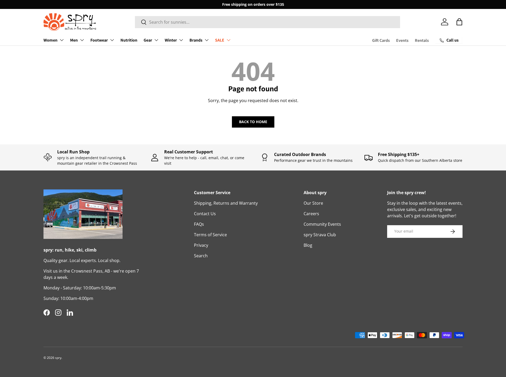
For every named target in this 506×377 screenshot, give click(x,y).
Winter (171, 40)
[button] (459, 22)
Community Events (322, 224)
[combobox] (267, 22)
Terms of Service (210, 235)
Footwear (99, 40)
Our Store (313, 203)
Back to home (253, 121)
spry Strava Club (320, 235)
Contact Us (205, 214)
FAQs (199, 224)
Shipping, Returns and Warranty (226, 203)
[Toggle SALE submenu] (228, 40)
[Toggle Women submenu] (62, 40)
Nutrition (128, 40)
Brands (195, 40)
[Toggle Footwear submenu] (112, 40)
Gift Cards (381, 40)
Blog (308, 245)
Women (50, 40)
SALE (219, 40)
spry (58, 357)
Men (74, 40)
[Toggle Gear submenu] (156, 40)
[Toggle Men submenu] (82, 40)
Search (201, 256)
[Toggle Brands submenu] (206, 40)
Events (402, 40)
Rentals (422, 40)
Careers (311, 214)
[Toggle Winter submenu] (181, 40)
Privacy (201, 245)
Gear (148, 40)
